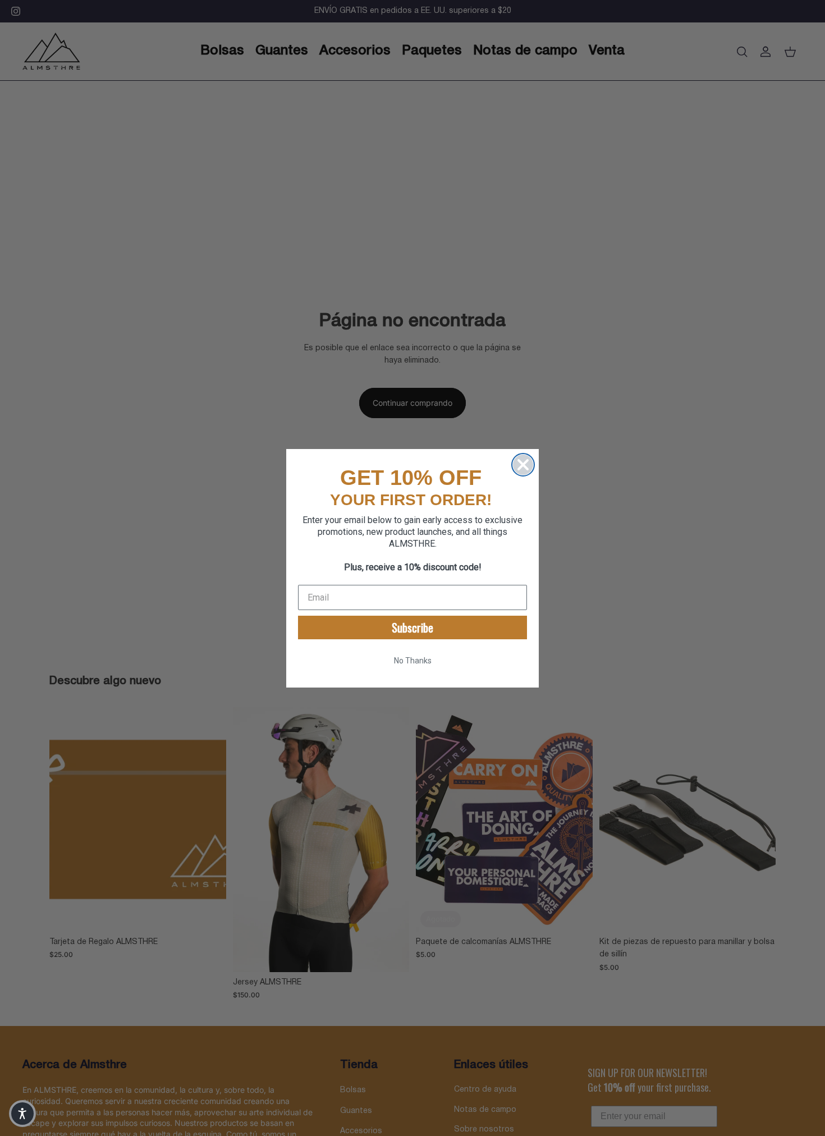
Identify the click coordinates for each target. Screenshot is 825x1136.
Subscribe (412, 627)
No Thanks (413, 660)
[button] (22, 1113)
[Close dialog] (523, 465)
